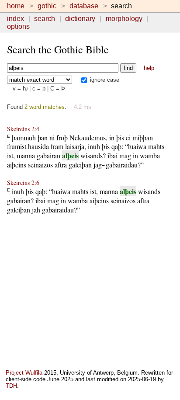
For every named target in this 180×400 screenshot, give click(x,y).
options (18, 26)
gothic (47, 6)
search (44, 18)
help (149, 68)
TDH (11, 386)
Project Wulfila (24, 372)
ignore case (103, 80)
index (15, 18)
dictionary (80, 18)
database (83, 6)
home (15, 6)
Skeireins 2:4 (23, 129)
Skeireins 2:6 (23, 182)
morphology (124, 18)
